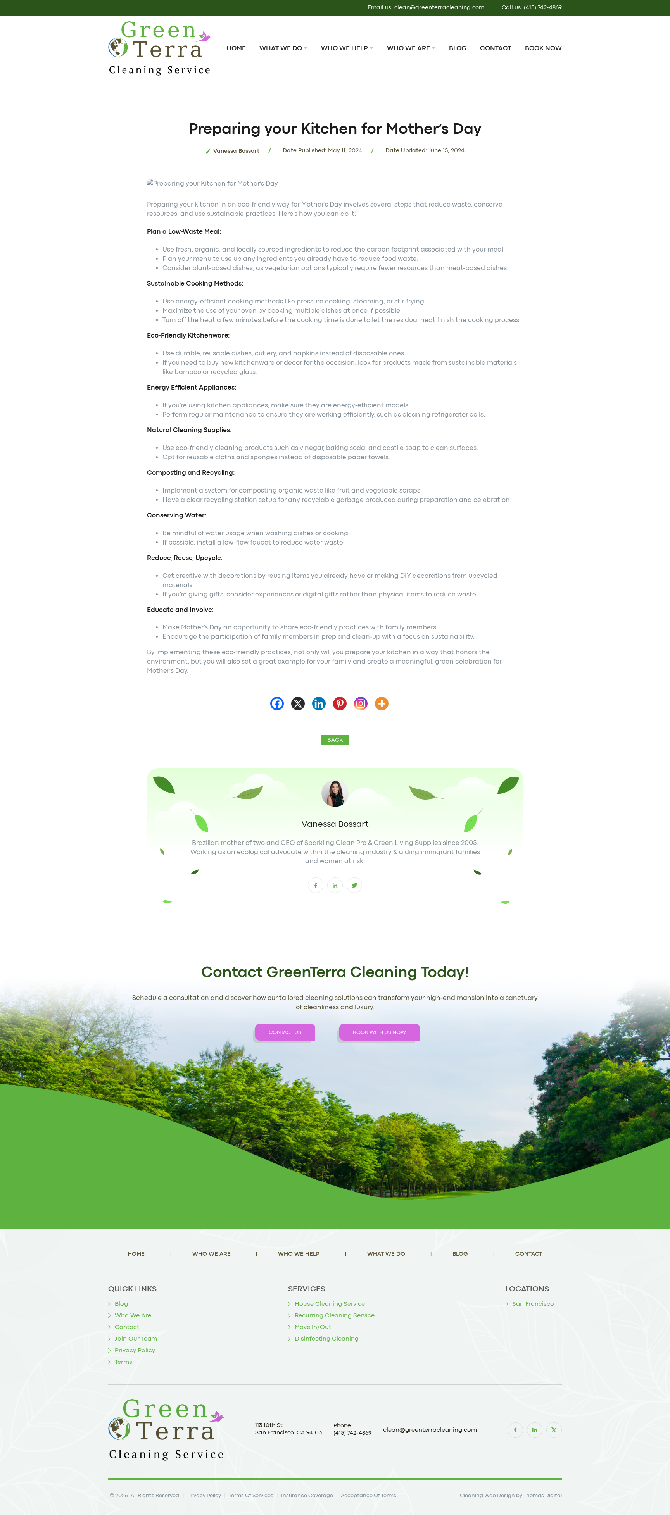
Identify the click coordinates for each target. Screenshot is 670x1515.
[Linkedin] (319, 703)
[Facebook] (277, 703)
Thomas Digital (542, 1495)
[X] (298, 703)
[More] (382, 703)
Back (335, 740)
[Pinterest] (340, 703)
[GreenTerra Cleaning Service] (166, 1430)
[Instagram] (361, 703)
